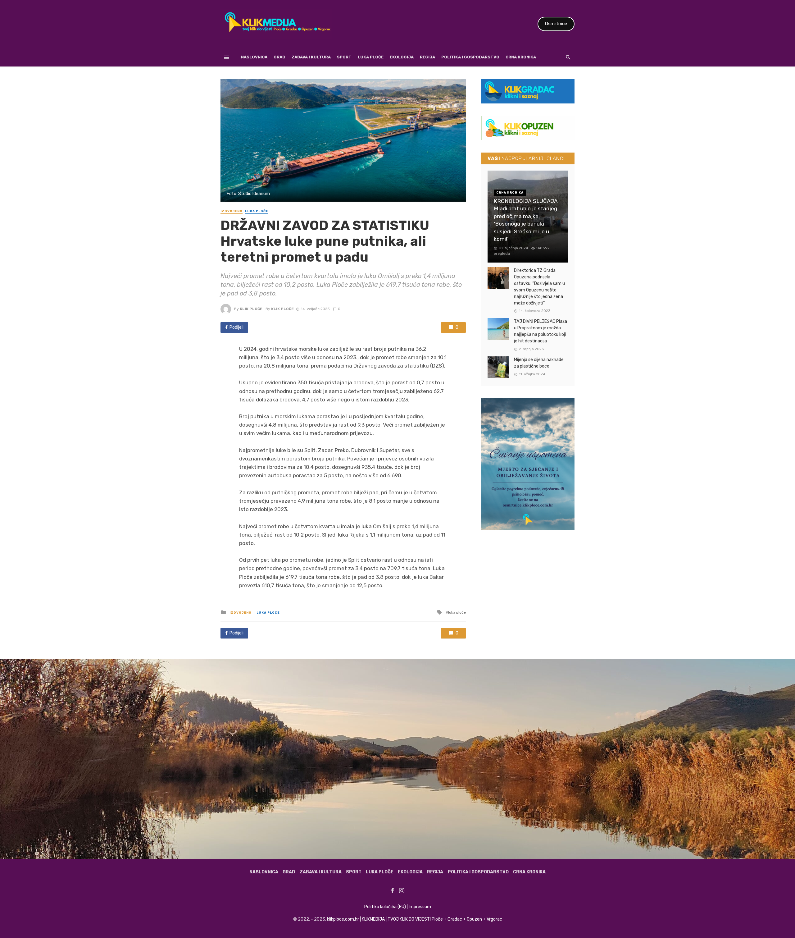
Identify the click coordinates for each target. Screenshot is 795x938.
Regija (427, 57)
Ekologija (402, 57)
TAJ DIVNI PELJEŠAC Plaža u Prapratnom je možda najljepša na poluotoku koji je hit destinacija (540, 331)
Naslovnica (254, 57)
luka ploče (457, 612)
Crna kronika (521, 57)
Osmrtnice (556, 23)
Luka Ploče (371, 57)
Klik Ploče (251, 309)
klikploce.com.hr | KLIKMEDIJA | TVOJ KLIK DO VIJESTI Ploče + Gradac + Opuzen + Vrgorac (414, 919)
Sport (344, 57)
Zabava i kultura (311, 57)
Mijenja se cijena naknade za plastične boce (539, 363)
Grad (279, 57)
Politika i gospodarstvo (470, 57)
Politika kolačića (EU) (385, 906)
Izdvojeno (231, 211)
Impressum (420, 906)
